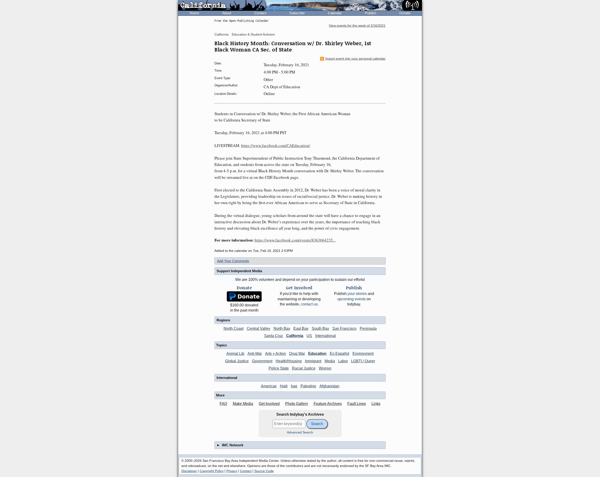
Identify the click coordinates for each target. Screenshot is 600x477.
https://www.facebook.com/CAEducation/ (275, 145)
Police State (279, 368)
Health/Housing (289, 361)
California (221, 34)
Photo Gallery (296, 404)
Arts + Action (275, 354)
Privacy (231, 471)
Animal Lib (235, 354)
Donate (404, 13)
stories (357, 294)
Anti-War (255, 354)
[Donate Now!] (244, 296)
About (226, 13)
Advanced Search (300, 432)
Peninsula (368, 328)
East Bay (300, 328)
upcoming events (351, 299)
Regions (223, 320)
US (309, 336)
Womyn (325, 368)
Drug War (297, 354)
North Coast (234, 328)
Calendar (335, 13)
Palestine (308, 386)
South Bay (320, 328)
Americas (269, 386)
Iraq (294, 386)
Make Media (243, 404)
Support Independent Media (239, 271)
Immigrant (313, 361)
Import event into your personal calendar (355, 58)
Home (194, 13)
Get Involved (269, 404)
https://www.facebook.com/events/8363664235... (295, 240)
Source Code (264, 471)
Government (262, 361)
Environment (363, 354)
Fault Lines (356, 404)
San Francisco (344, 328)
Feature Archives (328, 404)
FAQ (223, 404)
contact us (309, 304)
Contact (260, 13)
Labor (343, 361)
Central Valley (258, 328)
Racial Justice (303, 368)
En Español (339, 354)
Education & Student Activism (253, 34)
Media (330, 361)
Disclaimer (189, 471)
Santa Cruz (273, 336)
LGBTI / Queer (363, 361)
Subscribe (297, 13)
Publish (370, 13)
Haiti (284, 386)
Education (317, 354)
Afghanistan (329, 386)
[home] (222, 5)
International (325, 336)
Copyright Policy (212, 471)
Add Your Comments (233, 261)
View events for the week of (357, 25)
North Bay (282, 328)
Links (375, 404)
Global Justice (237, 361)
